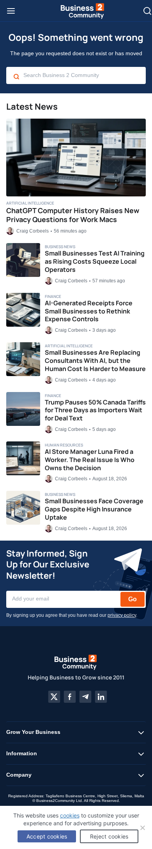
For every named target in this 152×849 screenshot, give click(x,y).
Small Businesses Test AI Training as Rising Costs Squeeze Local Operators (95, 261)
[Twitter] (54, 697)
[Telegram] (85, 697)
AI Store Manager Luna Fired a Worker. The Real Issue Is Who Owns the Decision (89, 459)
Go (132, 599)
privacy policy (122, 615)
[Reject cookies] (142, 827)
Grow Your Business (33, 732)
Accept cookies (47, 836)
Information (21, 753)
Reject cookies (109, 836)
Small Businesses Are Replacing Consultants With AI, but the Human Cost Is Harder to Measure (95, 360)
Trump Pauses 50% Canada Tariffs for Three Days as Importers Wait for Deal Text (95, 410)
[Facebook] (70, 697)
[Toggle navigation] (11, 11)
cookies (70, 815)
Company (19, 775)
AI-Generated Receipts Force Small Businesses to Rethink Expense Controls (89, 311)
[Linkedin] (101, 697)
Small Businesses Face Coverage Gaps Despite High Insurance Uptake (94, 509)
